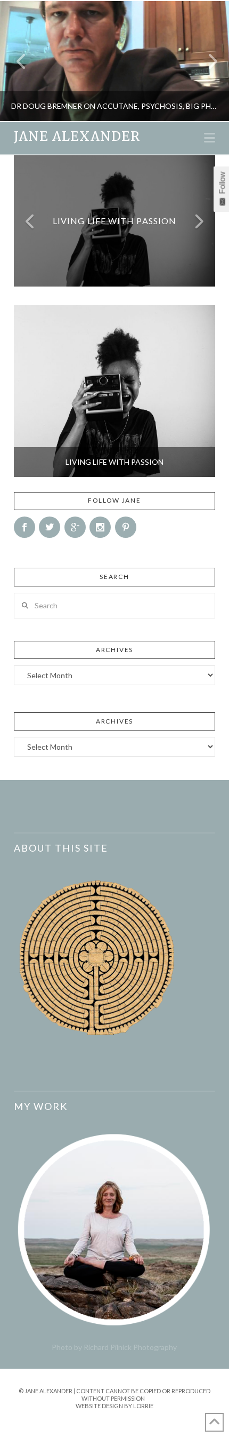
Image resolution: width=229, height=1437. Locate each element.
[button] (209, 137)
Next (206, 61)
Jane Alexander (77, 136)
